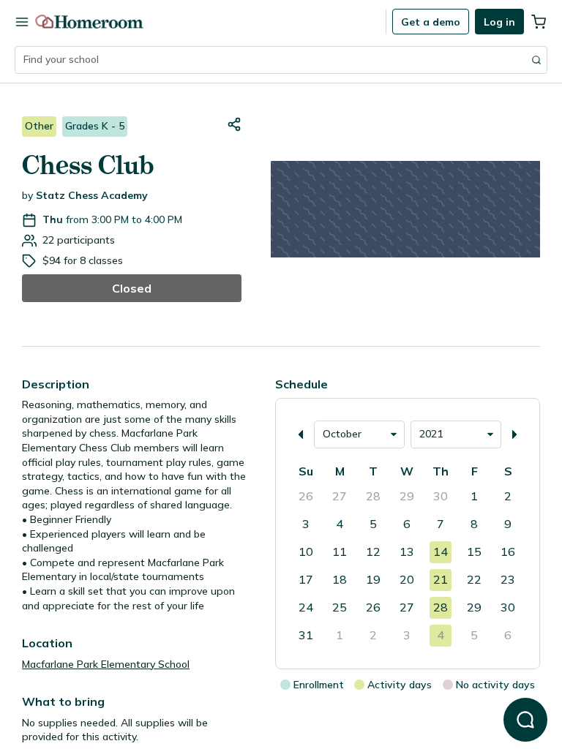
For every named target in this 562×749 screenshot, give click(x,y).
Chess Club (88, 164)
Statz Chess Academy (92, 195)
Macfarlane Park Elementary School (106, 664)
